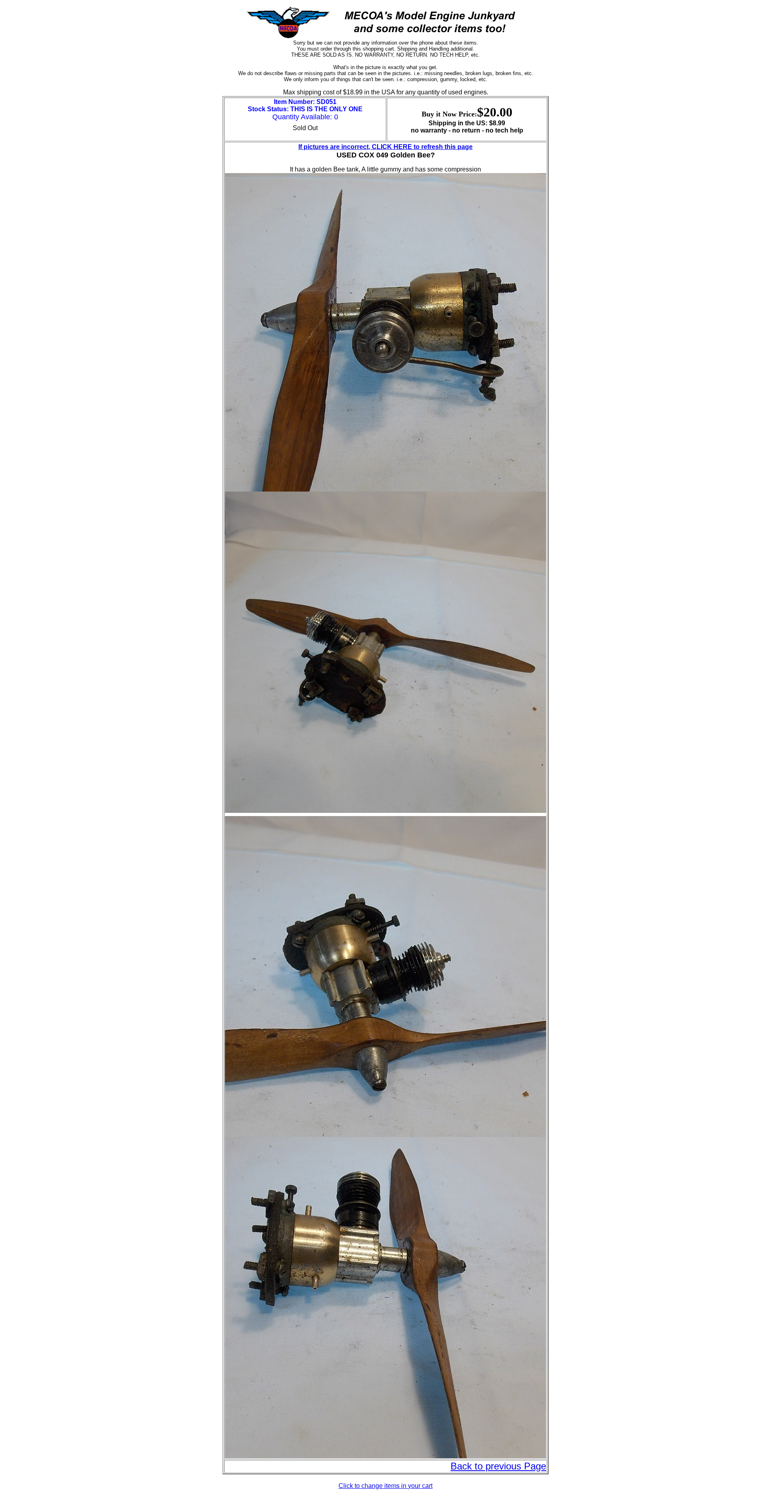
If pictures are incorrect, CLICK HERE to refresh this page (385, 146)
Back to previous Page (498, 1466)
